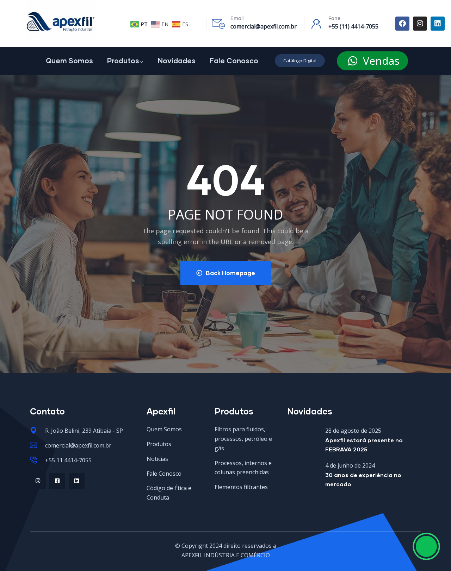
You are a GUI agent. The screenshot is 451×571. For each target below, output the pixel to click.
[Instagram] (420, 24)
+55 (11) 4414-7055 (353, 26)
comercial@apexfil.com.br (263, 26)
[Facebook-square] (57, 481)
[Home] (61, 21)
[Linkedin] (438, 24)
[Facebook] (402, 24)
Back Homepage (230, 273)
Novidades (177, 60)
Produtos (123, 60)
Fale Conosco (234, 60)
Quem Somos (69, 60)
